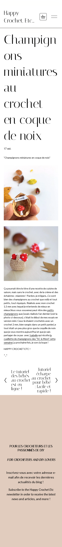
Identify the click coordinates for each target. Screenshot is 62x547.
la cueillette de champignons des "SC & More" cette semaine (29, 339)
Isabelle (34, 335)
